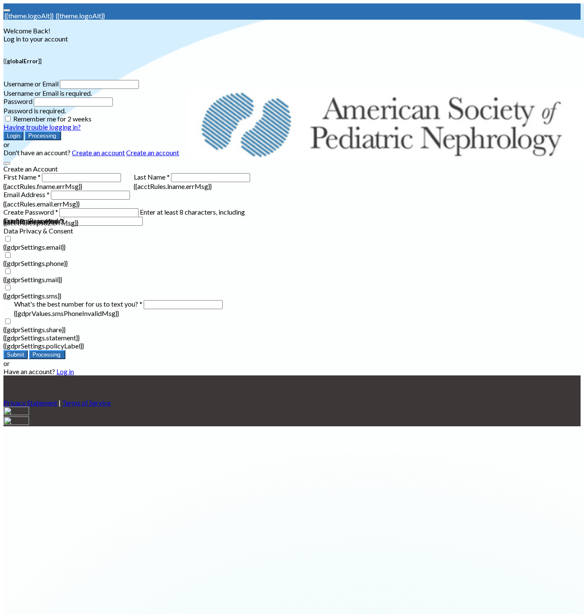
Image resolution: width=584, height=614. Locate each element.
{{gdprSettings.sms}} (32, 296)
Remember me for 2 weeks (52, 119)
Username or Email (31, 84)
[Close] (6, 163)
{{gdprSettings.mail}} (32, 279)
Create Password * (30, 212)
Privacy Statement (30, 403)
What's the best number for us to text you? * (78, 304)
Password (17, 101)
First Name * (22, 177)
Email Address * (26, 194)
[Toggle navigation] (6, 10)
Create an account (98, 152)
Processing (43, 136)
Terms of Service (86, 403)
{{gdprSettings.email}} (34, 247)
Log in (65, 371)
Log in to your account (35, 39)
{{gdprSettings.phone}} (35, 263)
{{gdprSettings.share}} (34, 329)
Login (13, 136)
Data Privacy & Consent (38, 231)
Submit (15, 354)
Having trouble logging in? (42, 127)
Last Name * (152, 177)
